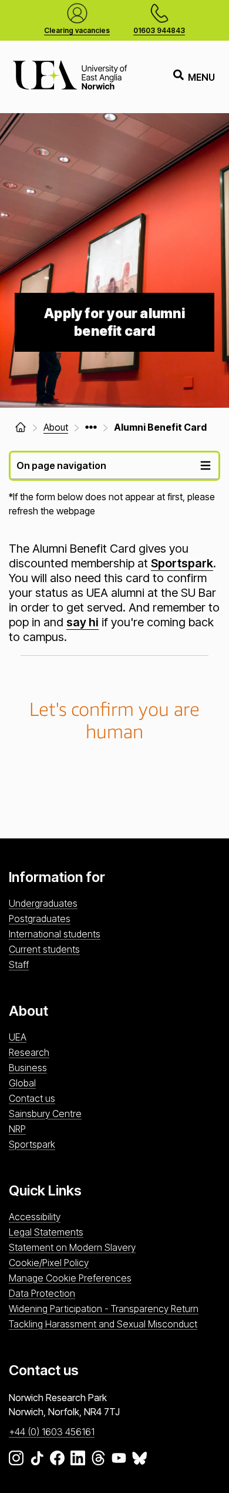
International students (54, 934)
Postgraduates (39, 918)
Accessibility (34, 1217)
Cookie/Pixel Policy (49, 1263)
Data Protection (42, 1293)
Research (29, 1052)
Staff (19, 964)
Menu (201, 77)
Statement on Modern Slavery (72, 1247)
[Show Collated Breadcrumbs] (91, 427)
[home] (20, 427)
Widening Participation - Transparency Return (103, 1308)
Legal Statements (46, 1232)
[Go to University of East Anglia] (70, 77)
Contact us (32, 1098)
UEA (17, 1037)
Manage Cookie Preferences (70, 1278)
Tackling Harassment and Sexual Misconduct (103, 1324)
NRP (17, 1129)
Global (22, 1083)
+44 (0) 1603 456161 (52, 1432)
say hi (82, 622)
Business (28, 1067)
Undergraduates (43, 903)
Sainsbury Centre (45, 1113)
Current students (44, 949)
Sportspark (182, 563)
